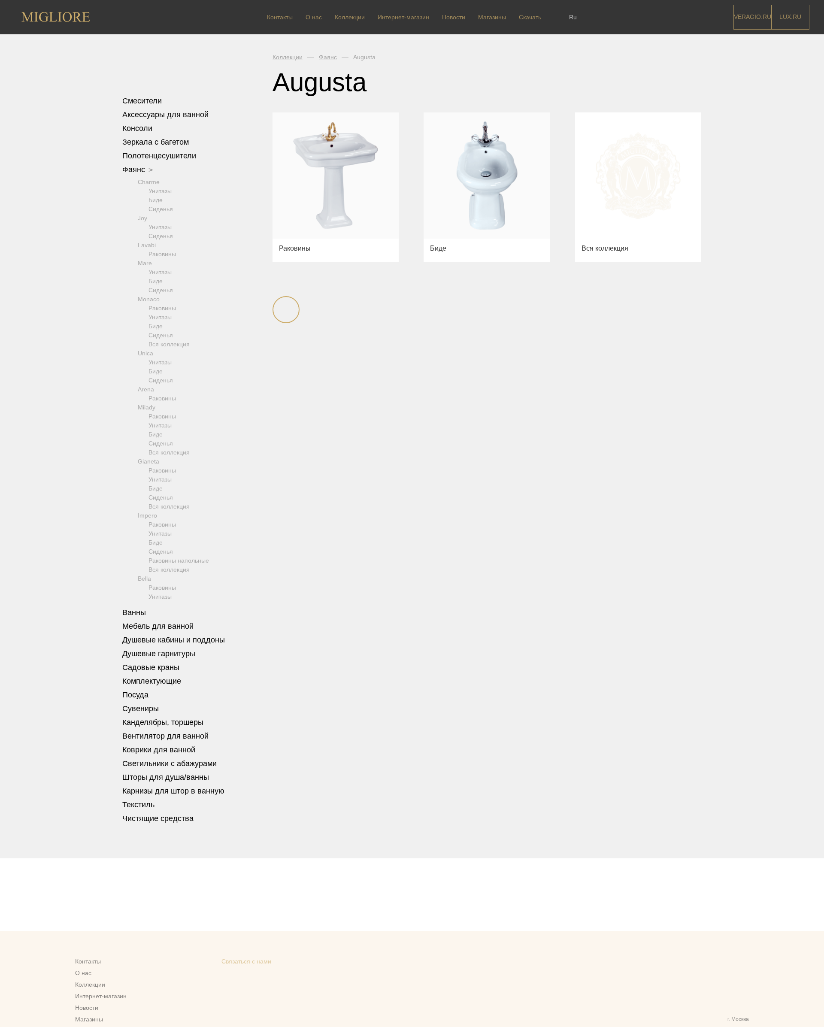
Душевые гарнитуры (159, 653)
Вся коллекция (169, 344)
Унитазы (160, 191)
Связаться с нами (246, 961)
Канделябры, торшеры (162, 722)
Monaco (149, 299)
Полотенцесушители (160, 156)
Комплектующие (152, 681)
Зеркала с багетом (155, 142)
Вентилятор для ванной (165, 736)
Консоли (137, 128)
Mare (145, 263)
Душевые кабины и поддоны (174, 640)
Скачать (530, 17)
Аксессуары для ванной (166, 114)
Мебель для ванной (159, 626)
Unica (145, 353)
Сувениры (141, 708)
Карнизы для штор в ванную (173, 791)
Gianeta (148, 461)
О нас (314, 17)
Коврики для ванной (159, 750)
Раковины (162, 254)
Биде (155, 200)
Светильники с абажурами (169, 763)
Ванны (135, 612)
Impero (147, 515)
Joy (142, 218)
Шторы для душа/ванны (165, 777)
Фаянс (134, 169)
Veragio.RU (752, 16)
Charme (149, 182)
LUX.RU (790, 16)
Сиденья (160, 209)
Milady (146, 407)
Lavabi (147, 245)
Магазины (492, 17)
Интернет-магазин (403, 17)
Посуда (136, 695)
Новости (453, 17)
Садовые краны (150, 667)
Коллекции (350, 17)
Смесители (143, 101)
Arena (146, 389)
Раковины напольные (178, 560)
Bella (144, 579)
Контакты (280, 17)
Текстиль (139, 805)
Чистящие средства (158, 818)
